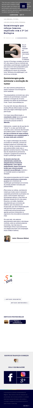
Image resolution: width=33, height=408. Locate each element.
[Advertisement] (17, 264)
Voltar (25, 405)
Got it (22, 15)
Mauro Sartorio (12, 394)
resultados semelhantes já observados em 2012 (15, 180)
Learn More (14, 15)
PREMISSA (22, 22)
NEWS (16, 22)
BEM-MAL (9, 19)
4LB (5, 19)
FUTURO (15, 19)
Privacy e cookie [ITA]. (12, 403)
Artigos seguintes (13, 299)
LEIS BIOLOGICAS (9, 22)
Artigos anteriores (19, 303)
